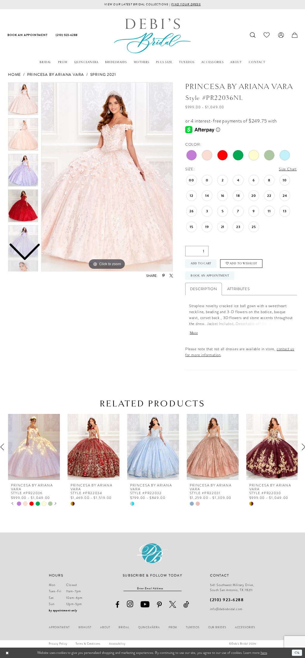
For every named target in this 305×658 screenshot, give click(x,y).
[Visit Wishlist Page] (267, 35)
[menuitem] (28, 35)
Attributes (238, 288)
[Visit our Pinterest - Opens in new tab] (159, 605)
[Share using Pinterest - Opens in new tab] (163, 275)
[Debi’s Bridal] (152, 35)
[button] (281, 35)
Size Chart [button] (288, 169)
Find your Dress (186, 4)
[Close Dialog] (7, 652)
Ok (297, 653)
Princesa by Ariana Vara (55, 75)
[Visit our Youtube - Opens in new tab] (145, 604)
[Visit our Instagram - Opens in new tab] (130, 604)
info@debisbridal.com (226, 609)
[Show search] (253, 35)
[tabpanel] (106, 177)
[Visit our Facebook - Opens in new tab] (117, 604)
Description (203, 288)
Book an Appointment (210, 275)
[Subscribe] (179, 588)
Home (14, 75)
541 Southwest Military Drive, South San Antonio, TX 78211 (232, 587)
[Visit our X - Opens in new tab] (172, 604)
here (264, 652)
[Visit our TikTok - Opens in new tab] (186, 604)
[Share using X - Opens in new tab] (171, 275)
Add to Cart (201, 263)
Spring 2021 (103, 75)
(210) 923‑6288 (227, 600)
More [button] (194, 333)
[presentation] (34, 447)
